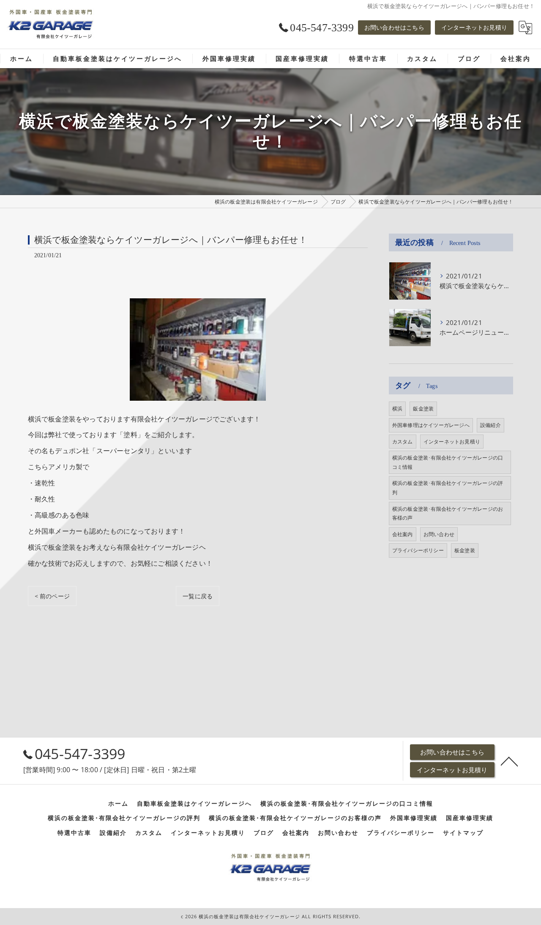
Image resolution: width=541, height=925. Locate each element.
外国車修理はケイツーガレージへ (431, 425)
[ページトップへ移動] (509, 760)
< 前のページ (52, 596)
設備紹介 (490, 425)
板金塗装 (464, 550)
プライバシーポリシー (418, 550)
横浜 (397, 408)
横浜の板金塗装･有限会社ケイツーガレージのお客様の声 (447, 513)
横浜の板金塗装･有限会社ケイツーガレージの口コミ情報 (447, 462)
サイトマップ (463, 833)
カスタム (402, 441)
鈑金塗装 (423, 408)
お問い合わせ (439, 534)
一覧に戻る (198, 596)
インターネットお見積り (474, 27)
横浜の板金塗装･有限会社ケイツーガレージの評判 (447, 487)
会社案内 (402, 534)
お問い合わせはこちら (394, 27)
